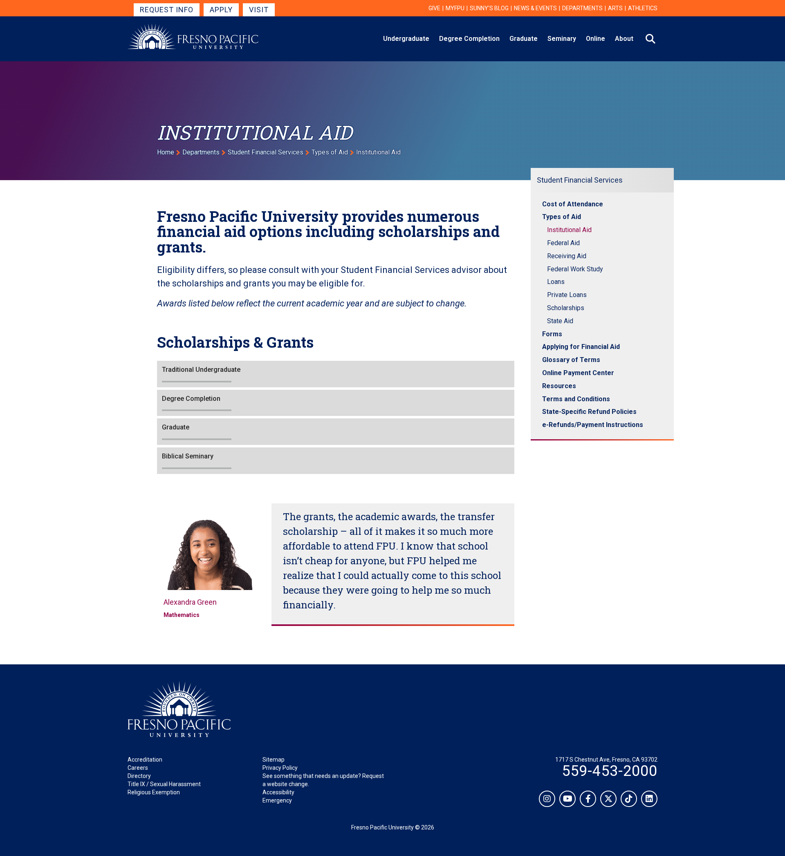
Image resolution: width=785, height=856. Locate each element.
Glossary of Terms (571, 360)
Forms (552, 334)
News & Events (535, 8)
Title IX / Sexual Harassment (164, 784)
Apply (221, 9)
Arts (615, 8)
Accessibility (278, 792)
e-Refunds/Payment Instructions (592, 425)
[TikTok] (629, 799)
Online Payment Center (578, 373)
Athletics (642, 8)
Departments (582, 8)
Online (595, 38)
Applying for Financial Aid (581, 347)
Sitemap (273, 759)
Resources (559, 386)
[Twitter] (608, 799)
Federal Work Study (575, 269)
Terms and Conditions (576, 399)
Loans (556, 282)
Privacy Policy (280, 767)
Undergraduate (406, 38)
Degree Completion (469, 38)
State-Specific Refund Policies (589, 412)
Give (434, 8)
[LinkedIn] (649, 799)
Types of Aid (330, 152)
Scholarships (565, 308)
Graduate (523, 38)
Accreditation (145, 759)
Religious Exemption (154, 792)
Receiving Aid (566, 256)
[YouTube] (567, 799)
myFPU (455, 8)
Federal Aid (563, 243)
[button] (335, 374)
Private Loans (567, 295)
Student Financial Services (265, 152)
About (624, 38)
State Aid (560, 321)
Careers (138, 767)
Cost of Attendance (572, 204)
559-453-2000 (609, 771)
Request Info (166, 9)
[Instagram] (547, 799)
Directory (139, 776)
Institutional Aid (569, 230)
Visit (259, 9)
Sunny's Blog (489, 8)
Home (165, 152)
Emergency (277, 800)
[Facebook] (588, 799)
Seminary (561, 38)
